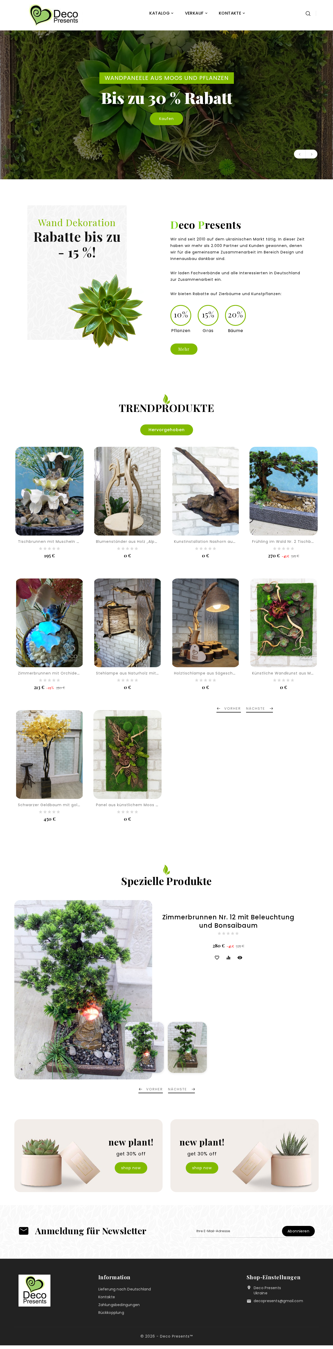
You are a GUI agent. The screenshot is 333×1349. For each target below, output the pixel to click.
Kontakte (106, 1297)
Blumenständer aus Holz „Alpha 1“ (130, 541)
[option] (166, 104)
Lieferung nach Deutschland (124, 1289)
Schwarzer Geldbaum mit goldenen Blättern (63, 804)
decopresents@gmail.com (278, 1300)
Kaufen (166, 113)
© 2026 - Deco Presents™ (166, 1336)
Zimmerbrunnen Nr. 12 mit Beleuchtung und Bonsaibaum (228, 921)
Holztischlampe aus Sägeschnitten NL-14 (216, 673)
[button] (300, 154)
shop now (131, 1167)
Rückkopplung (111, 1312)
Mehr (184, 349)
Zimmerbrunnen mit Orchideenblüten (56, 673)
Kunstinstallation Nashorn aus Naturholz (215, 541)
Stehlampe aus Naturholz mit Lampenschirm (142, 673)
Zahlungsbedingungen (119, 1304)
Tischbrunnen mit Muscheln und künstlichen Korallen (72, 541)
